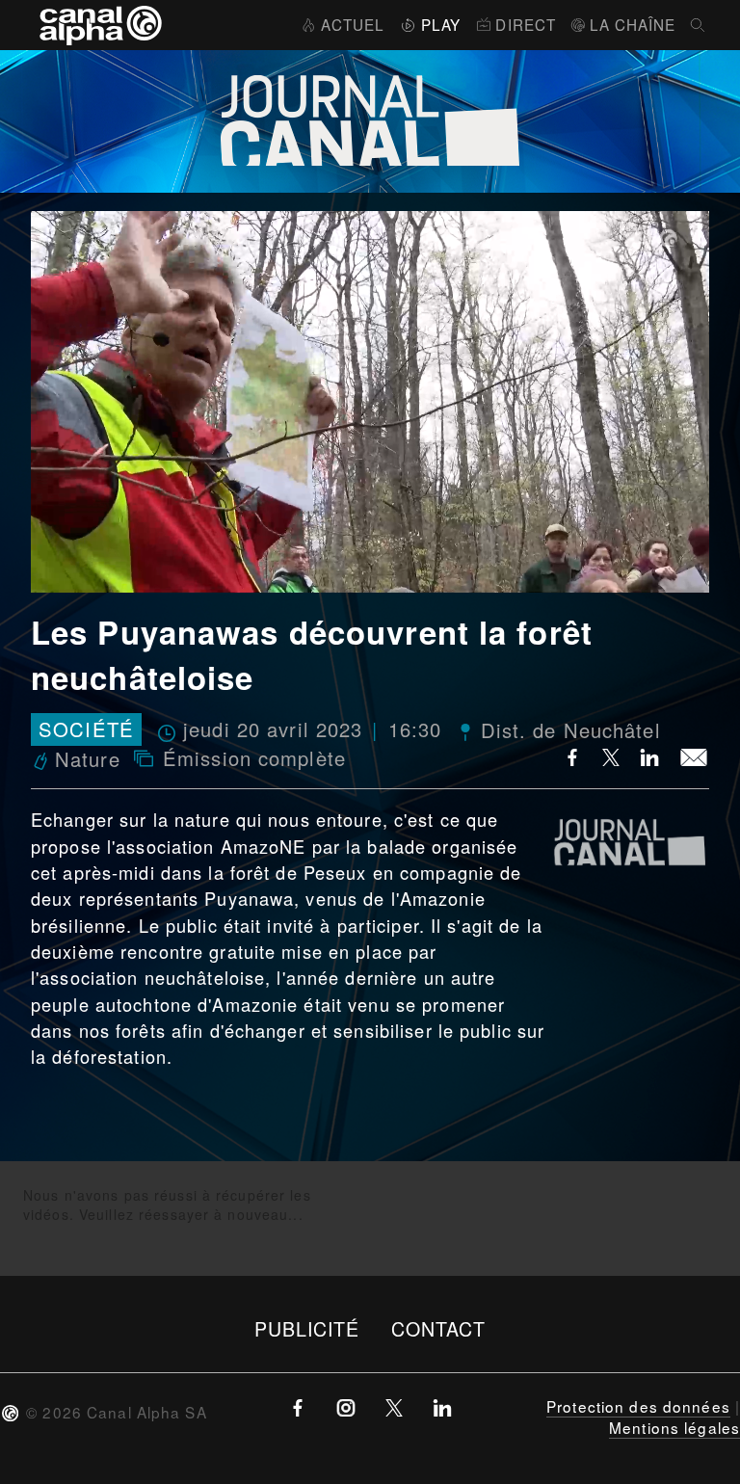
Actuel (352, 24)
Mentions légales (674, 1427)
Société (86, 730)
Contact (439, 1328)
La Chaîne (632, 24)
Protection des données (638, 1406)
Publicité (307, 1328)
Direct (525, 24)
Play (441, 24)
